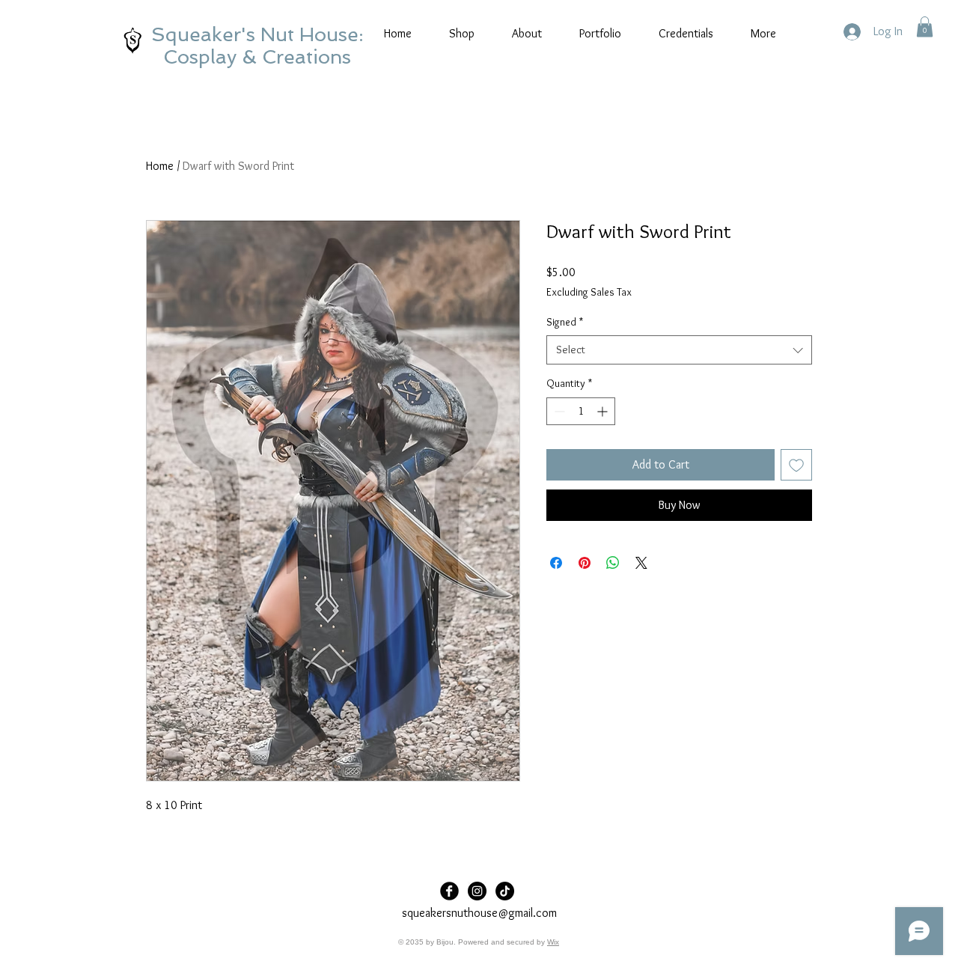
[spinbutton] (580, 411)
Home (160, 166)
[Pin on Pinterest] (585, 563)
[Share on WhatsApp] (613, 563)
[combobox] (679, 349)
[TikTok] (504, 891)
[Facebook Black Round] (449, 891)
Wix (553, 942)
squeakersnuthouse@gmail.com (479, 913)
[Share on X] (641, 563)
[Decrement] (558, 411)
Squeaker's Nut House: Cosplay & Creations (257, 45)
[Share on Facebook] (556, 563)
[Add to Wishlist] (796, 465)
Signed (564, 322)
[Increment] (603, 411)
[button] (924, 26)
